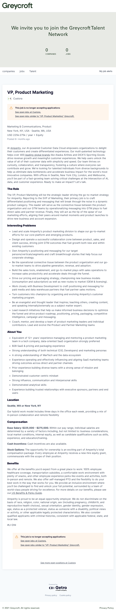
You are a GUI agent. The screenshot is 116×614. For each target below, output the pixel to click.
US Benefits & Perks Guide (26, 492)
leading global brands (37, 154)
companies (8, 71)
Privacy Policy (107, 607)
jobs (22, 71)
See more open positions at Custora (58, 562)
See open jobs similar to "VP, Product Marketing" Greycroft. (44, 116)
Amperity (15, 148)
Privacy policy (51, 595)
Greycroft (17, 6)
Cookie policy (65, 595)
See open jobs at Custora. (28, 112)
